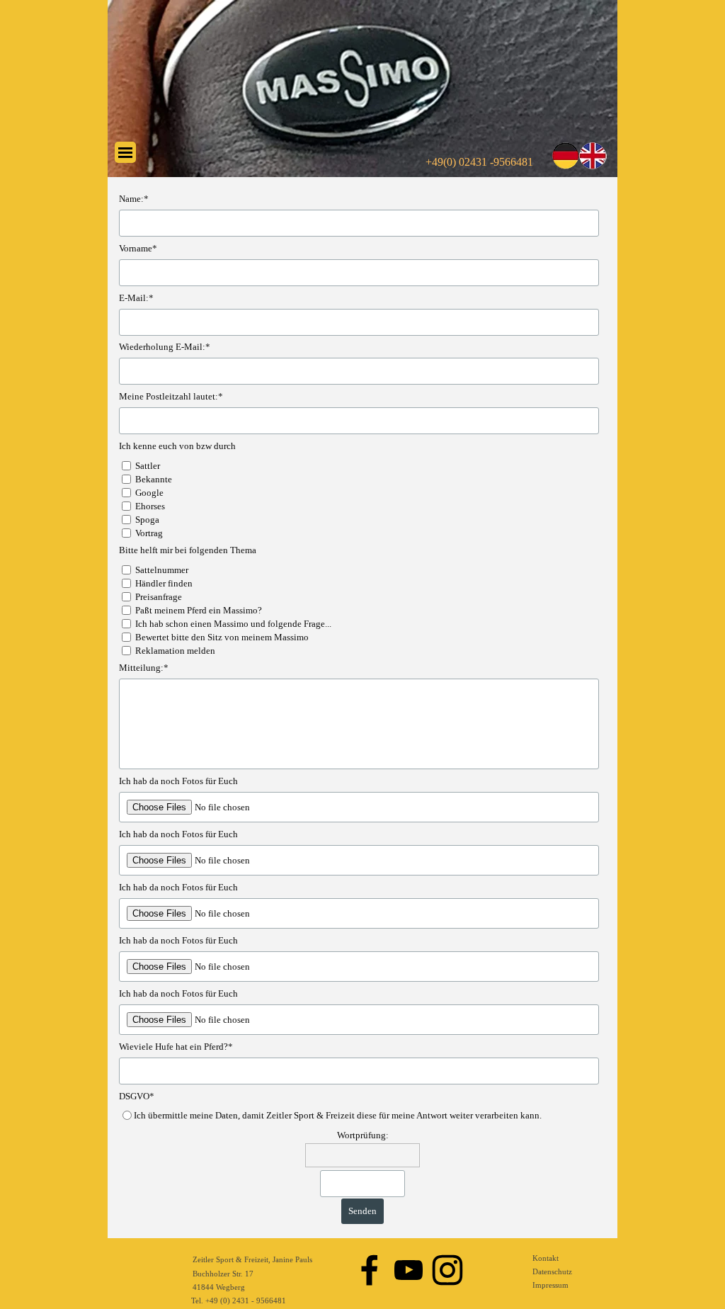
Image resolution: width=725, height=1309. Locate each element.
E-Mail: (136, 298)
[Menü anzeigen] (125, 152)
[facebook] (369, 1270)
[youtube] (408, 1270)
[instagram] (447, 1270)
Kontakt (545, 1258)
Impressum (550, 1285)
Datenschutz (552, 1272)
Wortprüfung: (363, 1135)
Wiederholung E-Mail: (164, 346)
